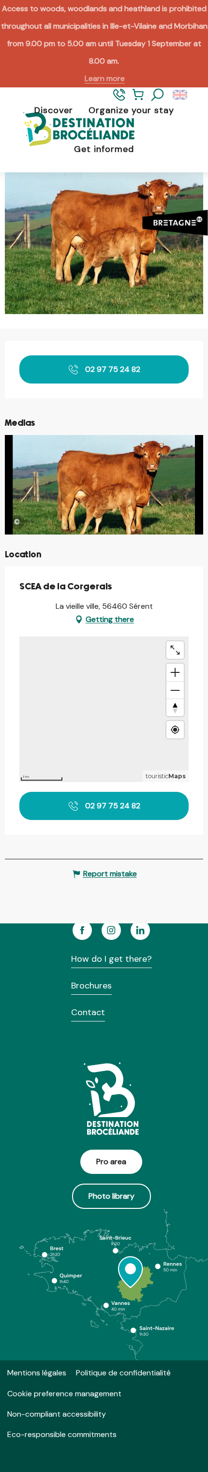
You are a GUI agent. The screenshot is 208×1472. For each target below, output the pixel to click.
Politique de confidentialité (123, 1373)
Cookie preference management (64, 1393)
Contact (88, 1012)
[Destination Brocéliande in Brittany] (71, 130)
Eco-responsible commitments (62, 1434)
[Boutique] (138, 99)
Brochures (91, 985)
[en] (180, 95)
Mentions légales (36, 1373)
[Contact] (119, 99)
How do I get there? (111, 959)
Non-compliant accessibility (56, 1414)
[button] (158, 95)
